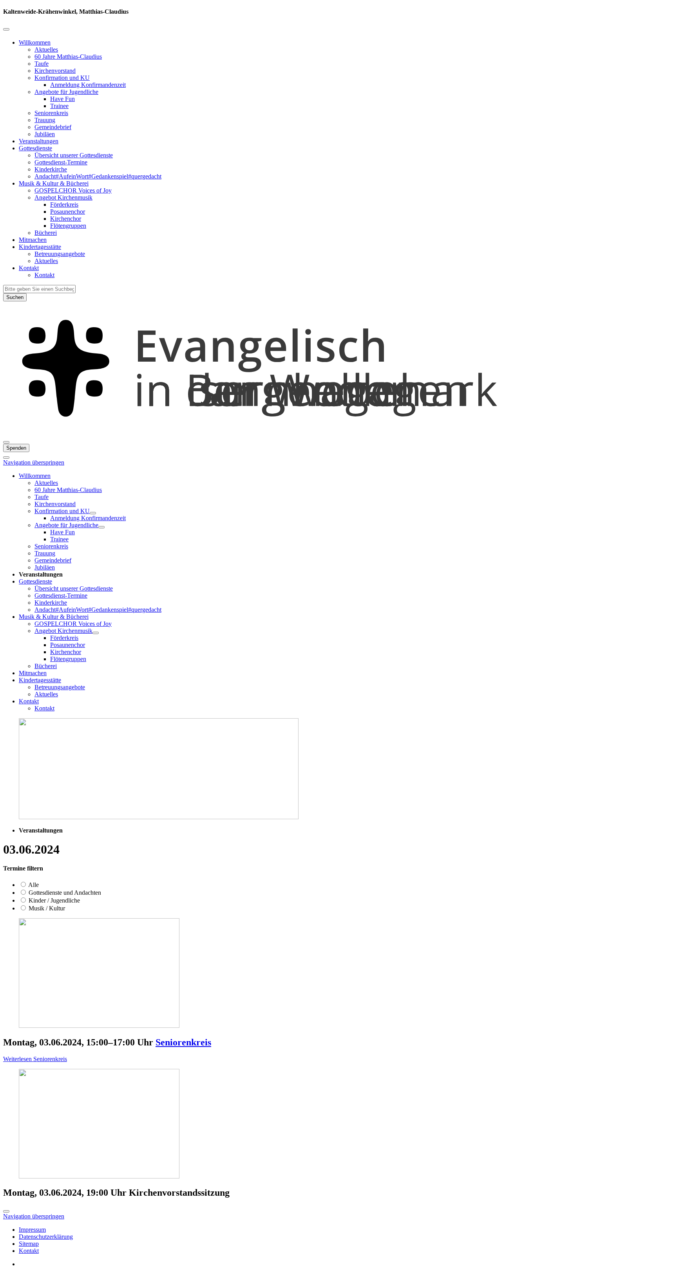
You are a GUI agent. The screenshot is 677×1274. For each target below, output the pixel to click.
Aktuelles (46, 49)
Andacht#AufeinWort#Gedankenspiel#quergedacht (97, 176)
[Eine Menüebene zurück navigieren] (6, 29)
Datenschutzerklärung (46, 1236)
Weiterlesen (35, 1059)
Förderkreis (64, 204)
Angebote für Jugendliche (66, 91)
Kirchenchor (65, 218)
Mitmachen (33, 239)
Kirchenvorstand (55, 70)
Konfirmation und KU (62, 77)
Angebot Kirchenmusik (63, 197)
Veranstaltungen (38, 141)
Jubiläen (44, 134)
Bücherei (45, 232)
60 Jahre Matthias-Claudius (68, 56)
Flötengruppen (68, 225)
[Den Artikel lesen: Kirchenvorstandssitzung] (99, 1176)
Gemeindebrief (52, 127)
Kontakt (29, 268)
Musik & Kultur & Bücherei (54, 183)
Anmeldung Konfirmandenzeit (88, 84)
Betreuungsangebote (59, 253)
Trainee (59, 106)
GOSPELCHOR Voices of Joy (73, 190)
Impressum (32, 1229)
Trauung (44, 120)
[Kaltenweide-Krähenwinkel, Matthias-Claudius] (338, 433)
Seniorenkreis (51, 113)
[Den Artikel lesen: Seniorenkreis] (99, 1025)
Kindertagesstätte (40, 246)
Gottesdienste (35, 148)
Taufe (41, 63)
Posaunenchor (67, 211)
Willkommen (35, 42)
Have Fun (62, 99)
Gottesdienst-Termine (60, 162)
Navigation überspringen (33, 462)
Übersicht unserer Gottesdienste (73, 155)
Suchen (15, 297)
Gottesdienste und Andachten (64, 892)
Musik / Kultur (46, 908)
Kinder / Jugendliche (53, 900)
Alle (33, 884)
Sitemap (29, 1243)
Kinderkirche (50, 169)
